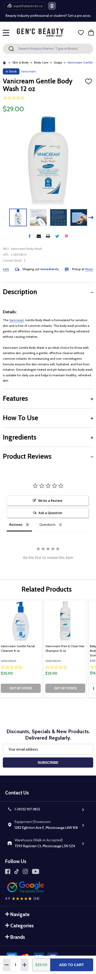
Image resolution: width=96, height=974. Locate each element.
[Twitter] (57, 236)
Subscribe (48, 762)
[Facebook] (30, 236)
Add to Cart (71, 965)
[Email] (39, 236)
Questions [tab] (47, 524)
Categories (22, 926)
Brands (17, 937)
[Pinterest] (66, 236)
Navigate (19, 914)
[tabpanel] (65, 649)
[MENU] (6, 32)
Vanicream (16, 320)
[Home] (5, 62)
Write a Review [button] (50, 500)
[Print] (48, 236)
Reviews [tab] (16, 524)
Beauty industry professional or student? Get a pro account (47, 16)
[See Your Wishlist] (81, 33)
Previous (5, 217)
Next (91, 217)
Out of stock (20, 688)
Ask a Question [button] (50, 512)
